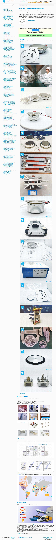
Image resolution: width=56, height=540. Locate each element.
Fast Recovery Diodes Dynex (8, 118)
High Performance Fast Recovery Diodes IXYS (10, 113)
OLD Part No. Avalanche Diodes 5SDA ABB (10, 71)
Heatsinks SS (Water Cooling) (7, 174)
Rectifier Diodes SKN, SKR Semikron (9, 49)
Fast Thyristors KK (6, 55)
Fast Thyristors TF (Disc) (7, 17)
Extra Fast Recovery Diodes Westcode (9, 100)
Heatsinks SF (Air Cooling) (6, 173)
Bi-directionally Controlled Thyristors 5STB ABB (10, 64)
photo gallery (21, 40)
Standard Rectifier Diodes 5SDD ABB (9, 65)
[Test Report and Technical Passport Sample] (35, 465)
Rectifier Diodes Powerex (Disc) (8, 152)
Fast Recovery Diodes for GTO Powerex (9, 155)
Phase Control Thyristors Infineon (8, 80)
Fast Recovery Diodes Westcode (8, 97)
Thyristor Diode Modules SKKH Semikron (9, 46)
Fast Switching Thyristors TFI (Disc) (9, 19)
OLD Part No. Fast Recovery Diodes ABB (9, 74)
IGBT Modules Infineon (7, 88)
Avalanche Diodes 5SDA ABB (8, 66)
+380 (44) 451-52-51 (6, 538)
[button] (34, 1)
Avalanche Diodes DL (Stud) (8, 23)
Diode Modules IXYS (6, 111)
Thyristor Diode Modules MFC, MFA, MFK (9, 36)
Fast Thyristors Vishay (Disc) (8, 120)
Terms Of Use (48, 538)
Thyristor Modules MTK (7, 31)
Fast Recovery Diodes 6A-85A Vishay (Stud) (10, 128)
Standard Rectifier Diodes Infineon (8, 81)
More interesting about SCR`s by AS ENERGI (25, 537)
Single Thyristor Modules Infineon (8, 89)
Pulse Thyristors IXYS (7, 108)
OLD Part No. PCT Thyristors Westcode (9, 102)
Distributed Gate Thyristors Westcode (9, 95)
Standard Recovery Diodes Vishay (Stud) (9, 127)
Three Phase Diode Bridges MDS (8, 167)
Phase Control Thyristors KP (8, 54)
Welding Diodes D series (7, 24)
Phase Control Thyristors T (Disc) (8, 11)
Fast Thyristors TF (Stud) (7, 18)
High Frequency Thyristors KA (8, 57)
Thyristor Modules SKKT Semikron (8, 41)
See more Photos (22, 393)
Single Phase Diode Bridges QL (8, 163)
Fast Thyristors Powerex (7, 150)
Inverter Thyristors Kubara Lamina (8, 139)
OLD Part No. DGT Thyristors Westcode (9, 104)
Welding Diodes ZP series (7, 25)
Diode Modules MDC (7, 33)
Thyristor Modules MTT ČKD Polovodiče (9, 79)
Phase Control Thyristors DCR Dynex (9, 116)
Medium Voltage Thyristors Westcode (9, 93)
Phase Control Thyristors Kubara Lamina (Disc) (10, 135)
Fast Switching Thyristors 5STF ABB (9, 63)
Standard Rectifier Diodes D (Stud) (8, 16)
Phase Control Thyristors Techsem (8, 58)
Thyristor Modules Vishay (7, 132)
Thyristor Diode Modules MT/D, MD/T (9, 28)
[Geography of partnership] (35, 488)
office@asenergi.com (25, 0)
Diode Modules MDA (6, 35)
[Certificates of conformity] (35, 450)
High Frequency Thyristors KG (8, 56)
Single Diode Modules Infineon (8, 90)
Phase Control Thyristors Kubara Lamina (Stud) (10, 136)
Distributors (10, 1)
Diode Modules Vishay (7, 133)
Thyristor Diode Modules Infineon (8, 86)
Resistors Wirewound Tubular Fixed (9, 175)
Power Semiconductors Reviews (8, 7)
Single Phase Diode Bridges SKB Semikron (10, 51)
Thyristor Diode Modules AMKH (8, 40)
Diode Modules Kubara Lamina (8, 147)
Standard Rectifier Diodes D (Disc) (8, 15)
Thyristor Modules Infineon (7, 85)
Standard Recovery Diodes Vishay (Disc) (9, 121)
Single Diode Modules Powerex (8, 159)
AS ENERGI (23, 1)
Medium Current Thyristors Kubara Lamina (10, 140)
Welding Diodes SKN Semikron (8, 50)
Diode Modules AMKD (7, 39)
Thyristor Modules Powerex (7, 158)
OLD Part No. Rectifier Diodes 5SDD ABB (9, 70)
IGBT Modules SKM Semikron (8, 47)
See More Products (13, 538)
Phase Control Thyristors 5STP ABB (9, 62)
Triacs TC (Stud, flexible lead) (8, 10)
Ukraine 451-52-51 (12, 0)
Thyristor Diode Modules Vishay (8, 134)
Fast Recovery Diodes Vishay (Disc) (9, 123)
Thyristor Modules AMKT (7, 38)
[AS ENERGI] (4, 1)
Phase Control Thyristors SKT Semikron (9, 48)
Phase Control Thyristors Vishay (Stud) (9, 124)
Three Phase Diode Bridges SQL (8, 166)
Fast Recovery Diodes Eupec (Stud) (9, 105)
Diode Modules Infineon (7, 87)
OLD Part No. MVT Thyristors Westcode (9, 103)
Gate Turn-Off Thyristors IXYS (8, 109)
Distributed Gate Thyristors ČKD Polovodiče (10, 78)
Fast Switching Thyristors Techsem (9, 59)
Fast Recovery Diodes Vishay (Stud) (9, 131)
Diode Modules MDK (7, 34)
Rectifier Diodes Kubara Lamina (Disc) (9, 141)
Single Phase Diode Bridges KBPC (8, 164)
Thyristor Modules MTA (7, 32)
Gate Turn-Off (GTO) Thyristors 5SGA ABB (10, 170)
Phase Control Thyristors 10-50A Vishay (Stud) (10, 125)
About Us (45, 1)
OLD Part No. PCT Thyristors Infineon (9, 82)
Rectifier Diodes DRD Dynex (8, 117)
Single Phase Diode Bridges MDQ (8, 165)
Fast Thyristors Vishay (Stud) (8, 126)
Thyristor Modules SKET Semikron (8, 42)
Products (40, 1)
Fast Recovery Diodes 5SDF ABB (8, 69)
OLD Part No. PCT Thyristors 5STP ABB (9, 72)
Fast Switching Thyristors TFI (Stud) (9, 20)
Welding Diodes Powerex (7, 154)
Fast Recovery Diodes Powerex (8, 156)
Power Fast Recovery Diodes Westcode (9, 101)
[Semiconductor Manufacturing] (22, 408)
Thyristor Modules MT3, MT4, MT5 (9, 26)
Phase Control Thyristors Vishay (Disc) (9, 119)
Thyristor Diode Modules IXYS (8, 112)
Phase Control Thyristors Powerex (8, 149)
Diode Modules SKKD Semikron (8, 43)
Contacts (50, 1)
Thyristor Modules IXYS (7, 110)
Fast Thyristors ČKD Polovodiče (8, 77)
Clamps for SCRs (6, 172)
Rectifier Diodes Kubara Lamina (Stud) (9, 142)
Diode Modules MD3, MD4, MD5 (8, 27)
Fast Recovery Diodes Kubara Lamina (9, 143)
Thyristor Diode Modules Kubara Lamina (9, 148)
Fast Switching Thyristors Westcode (9, 94)
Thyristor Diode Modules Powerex (8, 157)
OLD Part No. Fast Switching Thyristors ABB (10, 73)
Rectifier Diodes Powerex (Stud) (8, 151)
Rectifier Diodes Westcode (7, 96)
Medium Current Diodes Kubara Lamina (9, 144)
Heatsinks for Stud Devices (7, 171)
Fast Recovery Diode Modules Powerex (9, 162)
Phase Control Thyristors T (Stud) (8, 12)
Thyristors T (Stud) (6, 8)
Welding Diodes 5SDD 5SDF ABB (8, 67)
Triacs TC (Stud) (6, 9)
